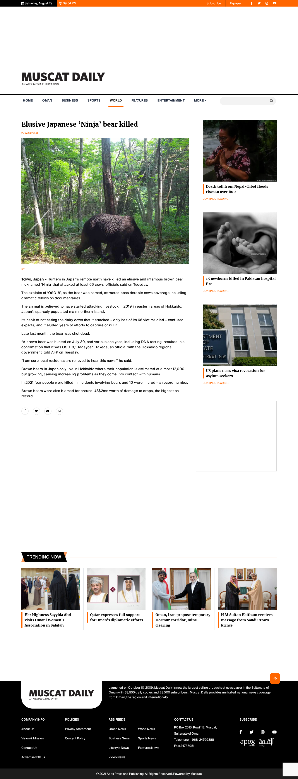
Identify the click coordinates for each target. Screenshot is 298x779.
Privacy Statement (78, 729)
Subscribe (214, 3)
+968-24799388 (202, 740)
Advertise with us (33, 757)
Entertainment (171, 100)
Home (28, 100)
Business (70, 100)
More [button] (199, 100)
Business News (119, 738)
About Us (27, 729)
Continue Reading (215, 199)
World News (146, 729)
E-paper (236, 3)
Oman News (117, 729)
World (116, 100)
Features (140, 100)
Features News (148, 748)
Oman (47, 100)
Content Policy (75, 738)
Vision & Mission (32, 738)
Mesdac (196, 774)
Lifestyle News (119, 748)
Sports (93, 100)
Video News (117, 757)
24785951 (187, 746)
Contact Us (29, 748)
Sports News (147, 738)
